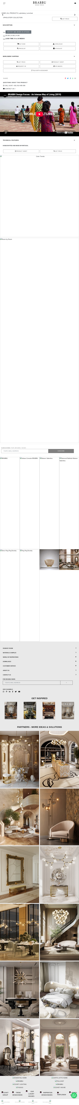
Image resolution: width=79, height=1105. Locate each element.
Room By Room (8, 648)
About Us (6, 670)
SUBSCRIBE (61, 451)
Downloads (7, 661)
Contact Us (7, 675)
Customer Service (9, 666)
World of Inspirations (10, 657)
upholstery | (23, 13)
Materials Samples (9, 652)
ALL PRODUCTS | (13, 13)
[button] (2, 15)
